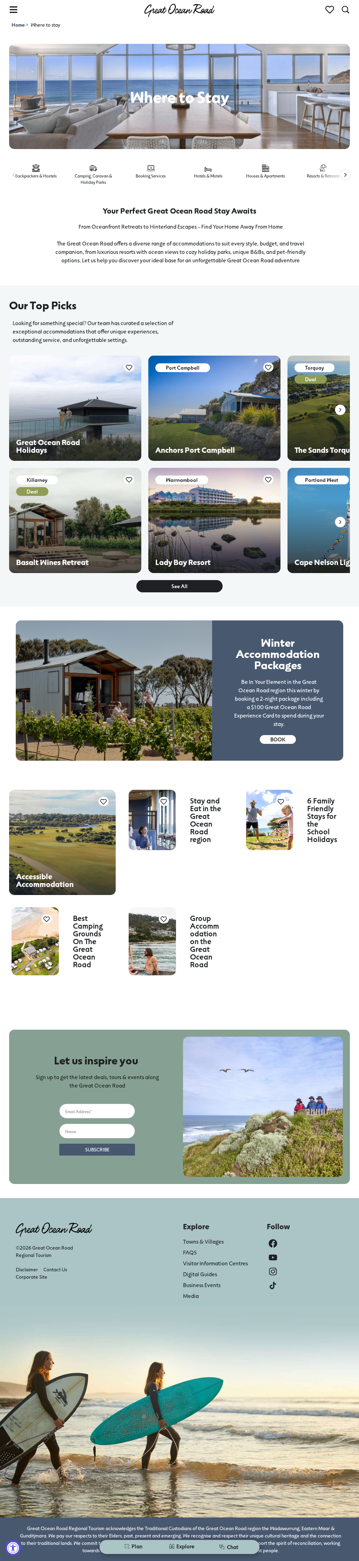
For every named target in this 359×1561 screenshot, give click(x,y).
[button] (13, 175)
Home (19, 24)
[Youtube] (273, 1257)
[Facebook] (273, 1243)
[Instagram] (273, 1271)
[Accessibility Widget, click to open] (13, 1548)
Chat (232, 1547)
